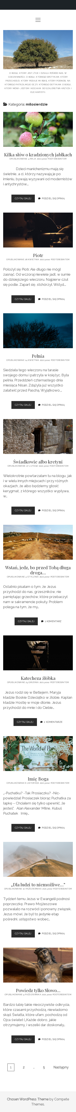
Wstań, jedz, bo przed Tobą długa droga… (38, 542)
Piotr (38, 230)
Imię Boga (38, 753)
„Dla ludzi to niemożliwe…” (38, 859)
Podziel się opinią (53, 198)
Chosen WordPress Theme (28, 1099)
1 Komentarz (53, 621)
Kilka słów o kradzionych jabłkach (38, 129)
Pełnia (38, 330)
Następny (61, 1067)
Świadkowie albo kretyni (38, 436)
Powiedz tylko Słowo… (38, 965)
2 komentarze (53, 722)
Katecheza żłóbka (38, 652)
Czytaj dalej (25, 199)
